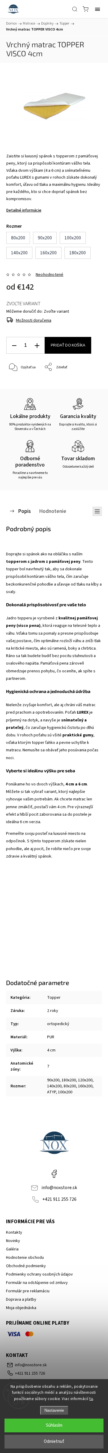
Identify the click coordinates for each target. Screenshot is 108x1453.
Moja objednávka (21, 1308)
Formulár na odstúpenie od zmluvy (37, 1283)
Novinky (13, 1241)
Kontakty (14, 1232)
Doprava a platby (21, 1299)
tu (91, 1399)
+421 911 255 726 (59, 1199)
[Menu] (98, 9)
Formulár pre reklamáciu (28, 1291)
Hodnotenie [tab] (52, 511)
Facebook (54, 1173)
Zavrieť (88, 382)
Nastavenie (54, 1410)
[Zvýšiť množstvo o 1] (36, 345)
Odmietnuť (54, 1441)
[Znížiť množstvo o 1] (14, 345)
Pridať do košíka (68, 345)
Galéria (12, 1249)
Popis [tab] (24, 511)
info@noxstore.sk (59, 1187)
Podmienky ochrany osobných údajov (39, 1274)
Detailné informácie (23, 210)
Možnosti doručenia (33, 320)
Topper (54, 998)
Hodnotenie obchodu (25, 1258)
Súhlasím (54, 1425)
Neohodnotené (49, 275)
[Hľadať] (74, 8)
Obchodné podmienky (26, 1266)
